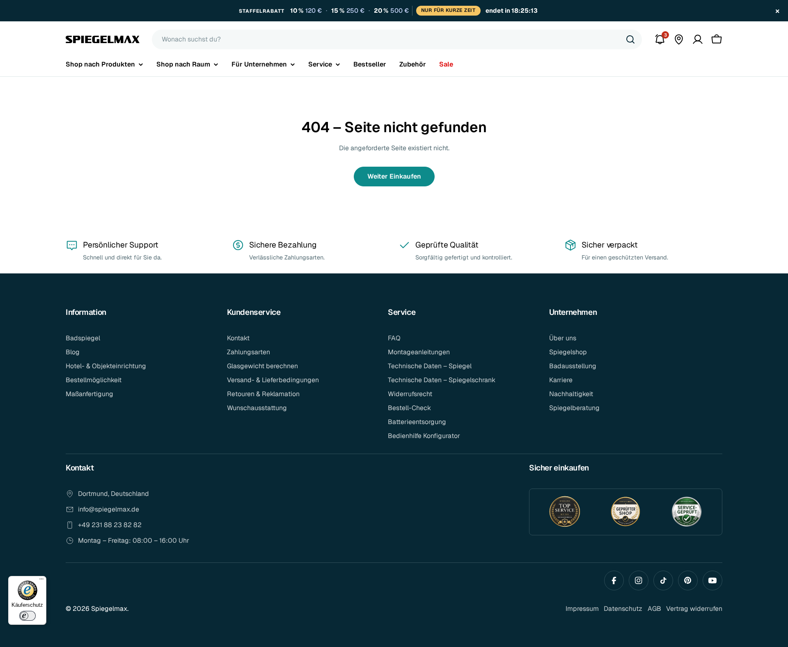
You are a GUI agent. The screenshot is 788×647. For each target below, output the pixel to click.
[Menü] (41, 581)
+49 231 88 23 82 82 (110, 525)
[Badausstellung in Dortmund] (679, 39)
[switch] (27, 616)
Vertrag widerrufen (694, 608)
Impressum (582, 608)
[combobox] (397, 39)
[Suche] (630, 39)
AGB (654, 608)
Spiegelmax (109, 608)
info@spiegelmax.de (108, 509)
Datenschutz (623, 608)
